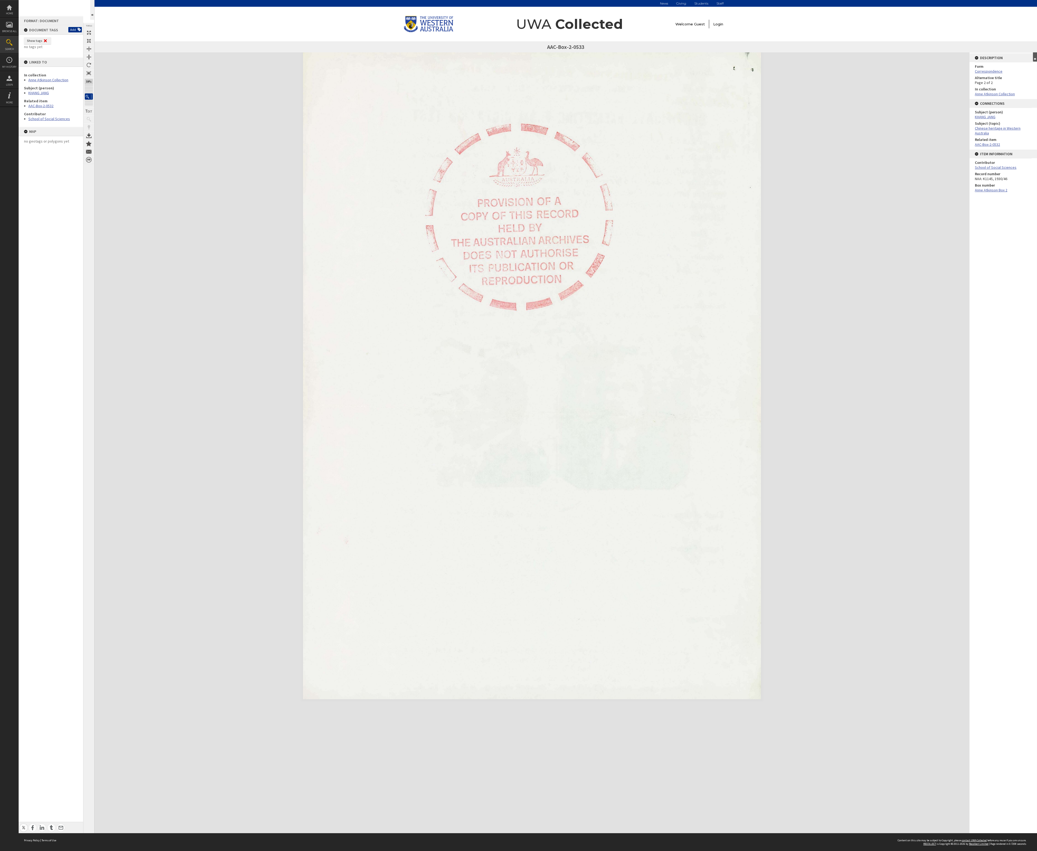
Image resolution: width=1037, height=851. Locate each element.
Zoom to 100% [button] (88, 73)
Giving (681, 3)
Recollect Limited (978, 844)
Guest (699, 24)
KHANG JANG (38, 92)
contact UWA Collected (974, 840)
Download (88, 135)
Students (701, 3)
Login (9, 84)
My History (9, 67)
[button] (89, 96)
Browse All (9, 31)
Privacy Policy (32, 840)
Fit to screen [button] (88, 41)
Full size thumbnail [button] (88, 33)
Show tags (34, 41)
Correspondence (988, 71)
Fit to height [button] (88, 57)
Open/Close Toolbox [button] (92, 10)
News (664, 3)
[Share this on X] (23, 824)
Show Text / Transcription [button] (88, 111)
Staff (720, 3)
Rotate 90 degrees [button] (88, 65)
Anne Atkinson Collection (48, 79)
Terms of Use (49, 840)
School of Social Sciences (49, 118)
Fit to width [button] (88, 49)
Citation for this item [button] (88, 160)
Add (73, 30)
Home (9, 13)
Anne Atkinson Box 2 (991, 190)
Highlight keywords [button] (88, 127)
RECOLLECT (929, 844)
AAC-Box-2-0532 (40, 105)
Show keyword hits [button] (88, 119)
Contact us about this (88, 152)
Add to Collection (88, 144)
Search (9, 49)
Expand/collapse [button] (1035, 57)
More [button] (9, 102)
